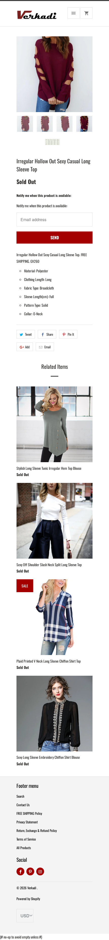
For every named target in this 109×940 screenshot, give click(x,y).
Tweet (28, 334)
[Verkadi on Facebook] (20, 871)
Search (20, 796)
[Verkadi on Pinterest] (30, 871)
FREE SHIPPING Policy (29, 813)
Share (49, 334)
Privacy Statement (27, 821)
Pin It (71, 334)
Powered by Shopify (28, 898)
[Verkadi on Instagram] (40, 871)
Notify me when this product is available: (43, 195)
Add (27, 346)
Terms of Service (26, 839)
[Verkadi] (36, 15)
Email (47, 346)
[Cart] (86, 13)
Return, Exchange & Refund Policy (36, 830)
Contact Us (23, 804)
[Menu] (73, 13)
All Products (23, 847)
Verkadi (32, 887)
